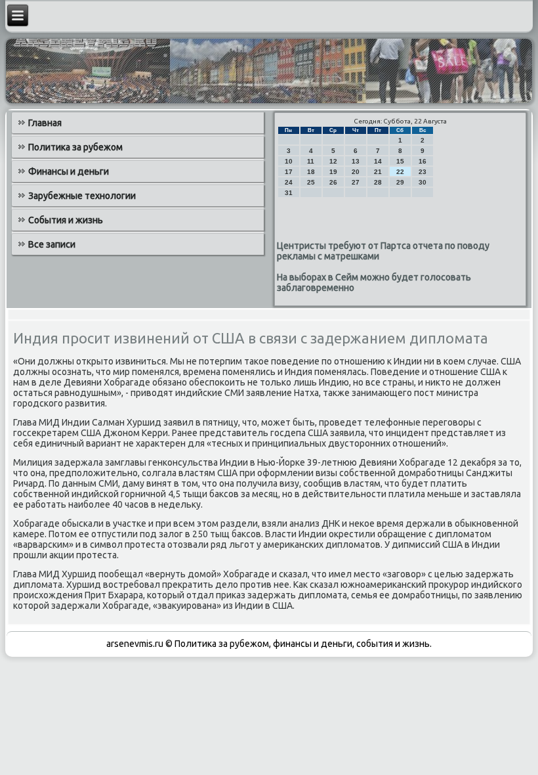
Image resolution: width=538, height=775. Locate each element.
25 (311, 182)
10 (289, 161)
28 (378, 182)
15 (400, 161)
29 (400, 182)
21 (378, 171)
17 (289, 171)
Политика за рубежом (75, 147)
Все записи (51, 244)
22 (400, 171)
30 (422, 182)
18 (311, 171)
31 (289, 192)
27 (356, 182)
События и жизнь (65, 220)
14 (378, 161)
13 (356, 161)
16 (422, 161)
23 (422, 171)
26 (333, 182)
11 (310, 161)
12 (333, 161)
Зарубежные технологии (82, 195)
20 (356, 171)
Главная (45, 123)
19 (333, 171)
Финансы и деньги (68, 171)
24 (289, 182)
